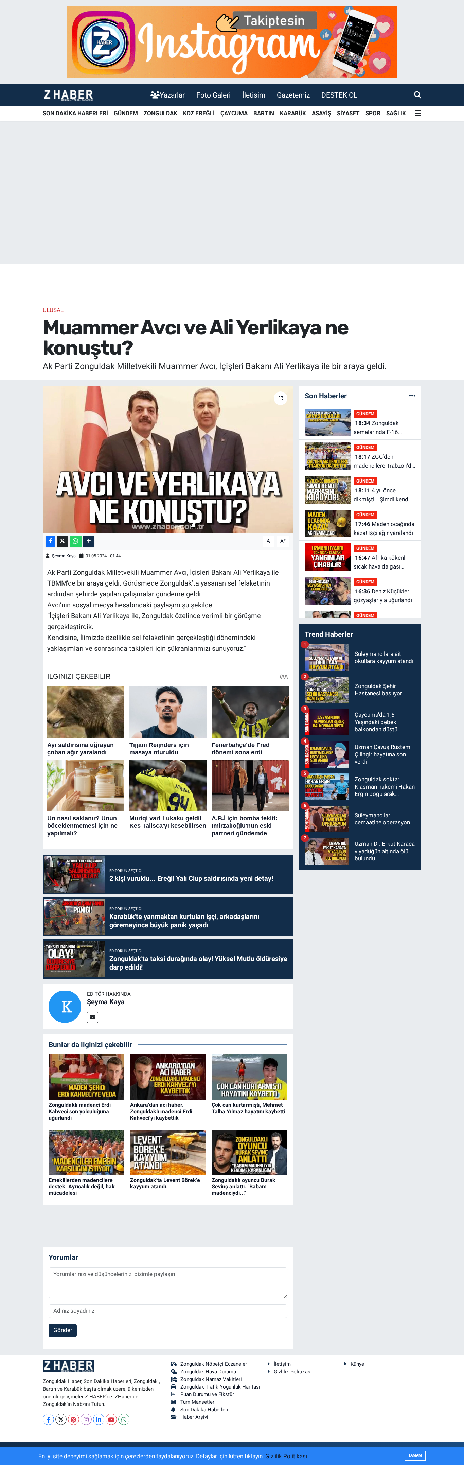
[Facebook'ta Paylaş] (50, 541)
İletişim (253, 95)
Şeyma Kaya (64, 555)
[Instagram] (86, 1419)
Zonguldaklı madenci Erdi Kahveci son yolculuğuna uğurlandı (80, 1111)
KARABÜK (293, 113)
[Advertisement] (232, 210)
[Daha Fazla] (88, 541)
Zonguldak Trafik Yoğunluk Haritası (220, 1387)
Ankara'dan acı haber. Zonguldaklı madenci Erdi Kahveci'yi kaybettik (161, 1111)
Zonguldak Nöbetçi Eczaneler (213, 1364)
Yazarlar (172, 95)
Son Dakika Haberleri (204, 1410)
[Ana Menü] (418, 113)
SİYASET (348, 113)
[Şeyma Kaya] (65, 1005)
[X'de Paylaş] (62, 541)
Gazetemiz (293, 95)
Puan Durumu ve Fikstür (207, 1394)
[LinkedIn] (98, 1419)
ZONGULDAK (160, 113)
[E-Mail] (92, 1017)
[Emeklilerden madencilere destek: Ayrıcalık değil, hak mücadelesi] (86, 1152)
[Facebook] (48, 1419)
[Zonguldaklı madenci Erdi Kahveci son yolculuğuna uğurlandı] (86, 1077)
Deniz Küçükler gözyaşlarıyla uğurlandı (383, 596)
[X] (61, 1419)
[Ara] (417, 94)
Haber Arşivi (194, 1417)
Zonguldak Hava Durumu (208, 1371)
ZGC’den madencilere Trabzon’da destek (384, 461)
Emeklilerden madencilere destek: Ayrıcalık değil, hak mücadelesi (82, 1186)
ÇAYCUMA (234, 113)
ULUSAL (53, 310)
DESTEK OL (339, 95)
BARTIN (263, 113)
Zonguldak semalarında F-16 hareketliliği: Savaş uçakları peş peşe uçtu (382, 428)
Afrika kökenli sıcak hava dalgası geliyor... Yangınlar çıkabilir (380, 562)
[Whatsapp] (123, 1419)
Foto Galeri (213, 95)
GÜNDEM (126, 113)
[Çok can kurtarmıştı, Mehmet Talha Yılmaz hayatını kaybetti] (249, 1077)
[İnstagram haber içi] (232, 41)
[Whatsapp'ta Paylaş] (76, 541)
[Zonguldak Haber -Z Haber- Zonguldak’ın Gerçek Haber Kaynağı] (68, 95)
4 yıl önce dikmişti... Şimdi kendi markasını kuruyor (382, 495)
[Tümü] (412, 395)
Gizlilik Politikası (293, 1371)
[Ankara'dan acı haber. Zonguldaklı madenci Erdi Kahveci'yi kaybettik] (168, 1077)
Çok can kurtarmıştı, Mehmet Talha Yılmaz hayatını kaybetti (248, 1108)
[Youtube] (111, 1419)
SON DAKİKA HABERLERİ (75, 113)
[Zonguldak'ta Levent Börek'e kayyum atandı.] (168, 1152)
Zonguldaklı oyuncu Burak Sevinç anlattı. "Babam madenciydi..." (243, 1186)
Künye (357, 1364)
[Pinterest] (73, 1419)
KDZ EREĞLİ (199, 113)
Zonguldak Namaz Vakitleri (211, 1379)
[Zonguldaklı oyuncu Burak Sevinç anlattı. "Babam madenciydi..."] (249, 1152)
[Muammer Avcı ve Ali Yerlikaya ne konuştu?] (168, 459)
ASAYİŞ (321, 113)
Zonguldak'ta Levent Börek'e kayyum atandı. (165, 1183)
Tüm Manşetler (197, 1402)
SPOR (372, 113)
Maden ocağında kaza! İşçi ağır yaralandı (384, 528)
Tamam (415, 1455)
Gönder (62, 1330)
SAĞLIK (396, 113)
